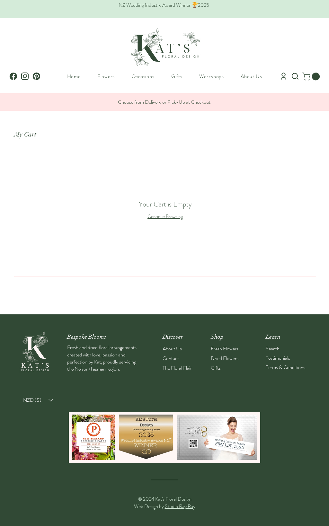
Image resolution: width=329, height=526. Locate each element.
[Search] (295, 76)
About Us (172, 348)
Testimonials (278, 358)
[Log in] (283, 76)
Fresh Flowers (224, 348)
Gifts (216, 368)
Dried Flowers (224, 358)
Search (273, 348)
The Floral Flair (177, 368)
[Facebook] (13, 76)
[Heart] (36, 76)
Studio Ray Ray (180, 506)
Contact (171, 358)
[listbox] (38, 400)
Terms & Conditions (285, 367)
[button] (106, 76)
